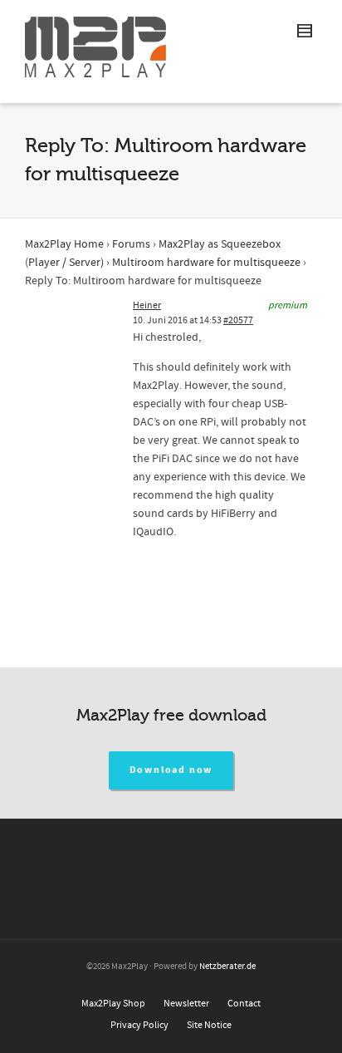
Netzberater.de (227, 966)
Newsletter (186, 1003)
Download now (171, 770)
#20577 (238, 320)
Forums (131, 244)
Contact (244, 1003)
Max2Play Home (64, 244)
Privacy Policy (139, 1025)
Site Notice (209, 1025)
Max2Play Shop (113, 1003)
